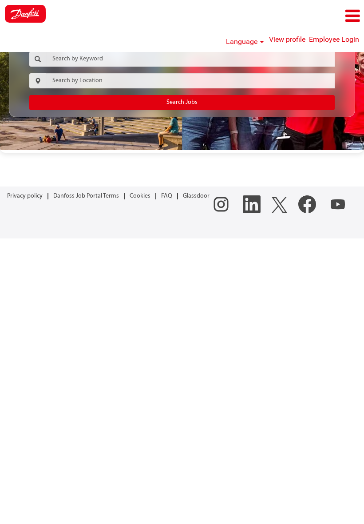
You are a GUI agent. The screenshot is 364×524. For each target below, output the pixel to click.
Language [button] (242, 41)
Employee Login (334, 39)
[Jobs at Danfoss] (25, 13)
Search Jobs (182, 102)
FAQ (166, 196)
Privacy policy (25, 196)
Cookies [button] (140, 196)
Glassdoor (196, 196)
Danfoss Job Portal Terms (86, 196)
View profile (287, 39)
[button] (303, 16)
